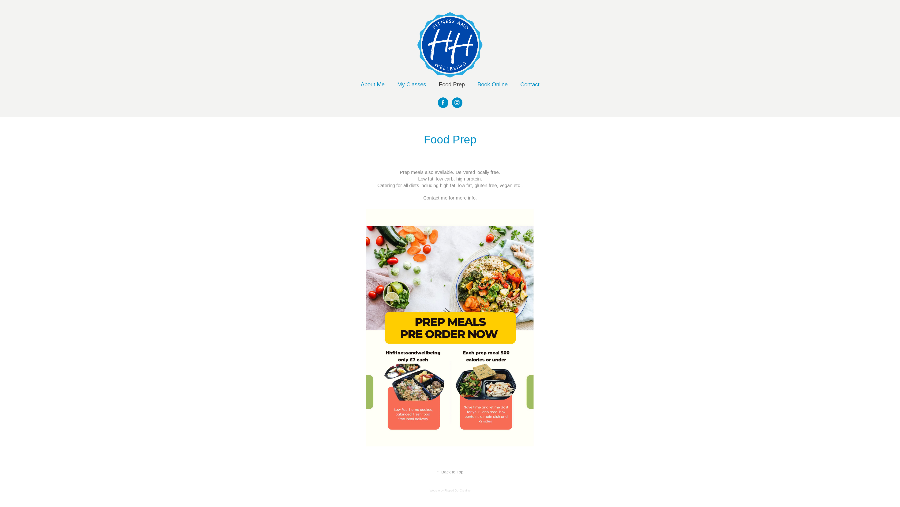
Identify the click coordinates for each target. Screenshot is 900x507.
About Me (373, 84)
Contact (530, 84)
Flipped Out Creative (457, 490)
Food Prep (452, 84)
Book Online (492, 84)
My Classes (411, 84)
